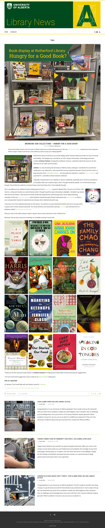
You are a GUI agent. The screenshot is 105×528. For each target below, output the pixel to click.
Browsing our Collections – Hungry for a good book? (51, 144)
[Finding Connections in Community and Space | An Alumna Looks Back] (20, 453)
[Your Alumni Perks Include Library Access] (20, 416)
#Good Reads (43, 377)
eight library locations (74, 149)
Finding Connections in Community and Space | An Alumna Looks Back (64, 439)
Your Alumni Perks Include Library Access (53, 402)
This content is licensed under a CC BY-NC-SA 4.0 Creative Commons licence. (22, 388)
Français (13, 32)
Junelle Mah (42, 404)
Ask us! (43, 384)
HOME (6, 32)
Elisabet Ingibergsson (55, 146)
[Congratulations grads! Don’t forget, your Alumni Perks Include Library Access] (20, 490)
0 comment (24, 393)
